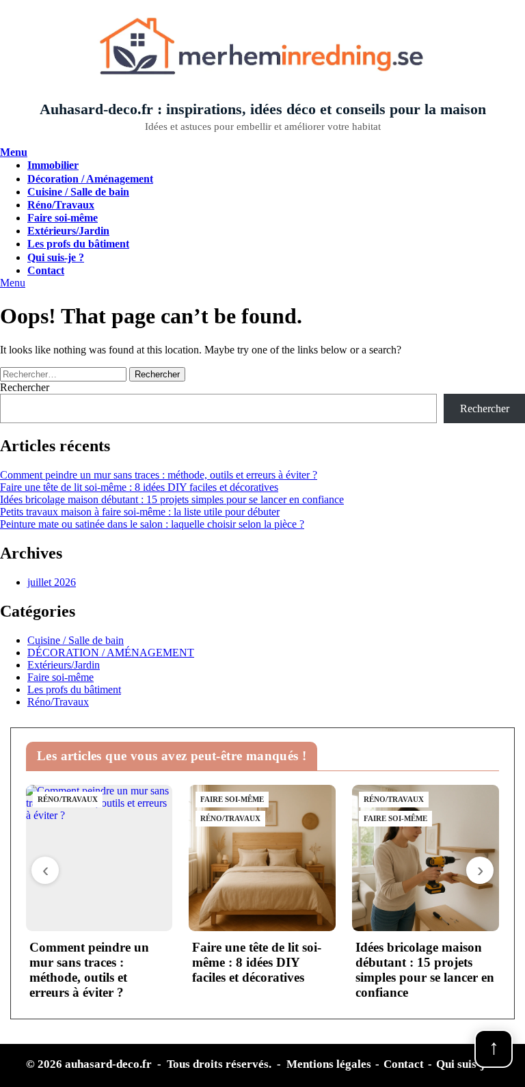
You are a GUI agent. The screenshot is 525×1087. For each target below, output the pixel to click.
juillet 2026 (51, 582)
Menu (13, 152)
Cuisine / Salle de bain (78, 192)
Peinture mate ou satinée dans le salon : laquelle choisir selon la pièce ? (152, 524)
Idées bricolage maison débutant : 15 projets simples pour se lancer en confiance (172, 499)
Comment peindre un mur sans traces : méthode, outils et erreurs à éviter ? (158, 475)
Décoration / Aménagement (90, 179)
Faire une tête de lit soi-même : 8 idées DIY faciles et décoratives (139, 487)
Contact (45, 270)
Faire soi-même (62, 218)
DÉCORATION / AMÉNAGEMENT (110, 652)
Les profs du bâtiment (78, 244)
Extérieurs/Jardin (68, 231)
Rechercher (24, 387)
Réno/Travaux (60, 205)
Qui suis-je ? (55, 257)
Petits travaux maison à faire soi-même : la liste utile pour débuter (140, 512)
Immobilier (53, 165)
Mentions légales (328, 1064)
